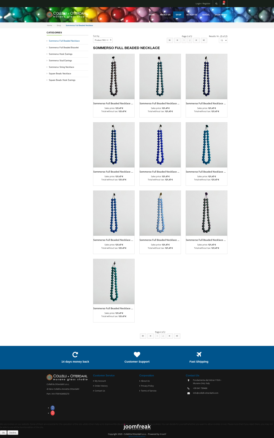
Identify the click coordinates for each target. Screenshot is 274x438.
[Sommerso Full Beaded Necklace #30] (113, 76)
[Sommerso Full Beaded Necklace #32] (206, 76)
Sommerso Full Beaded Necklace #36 (207, 171)
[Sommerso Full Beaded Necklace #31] (160, 76)
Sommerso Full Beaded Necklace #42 (207, 239)
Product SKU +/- (102, 40)
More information (137, 436)
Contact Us (100, 390)
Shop (178, 15)
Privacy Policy (147, 385)
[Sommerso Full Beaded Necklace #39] (160, 213)
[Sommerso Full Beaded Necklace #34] (113, 144)
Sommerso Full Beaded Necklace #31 (161, 103)
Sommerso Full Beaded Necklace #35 (161, 171)
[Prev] (177, 40)
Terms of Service (148, 390)
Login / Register (203, 3)
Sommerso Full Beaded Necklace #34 (114, 171)
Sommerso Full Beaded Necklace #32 (207, 103)
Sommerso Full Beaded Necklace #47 (114, 308)
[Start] (170, 40)
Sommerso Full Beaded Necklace (64, 41)
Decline (12, 432)
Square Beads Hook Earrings (62, 80)
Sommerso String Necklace (61, 67)
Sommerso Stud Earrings (60, 60)
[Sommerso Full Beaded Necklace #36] (206, 144)
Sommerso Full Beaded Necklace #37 (114, 239)
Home (152, 15)
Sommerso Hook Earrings (60, 54)
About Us (165, 15)
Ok (3, 432)
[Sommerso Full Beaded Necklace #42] (206, 213)
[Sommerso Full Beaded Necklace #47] (113, 281)
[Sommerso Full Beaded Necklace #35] (160, 144)
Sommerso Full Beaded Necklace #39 (161, 239)
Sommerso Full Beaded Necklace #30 (114, 103)
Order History (101, 385)
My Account (100, 380)
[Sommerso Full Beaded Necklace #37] (113, 213)
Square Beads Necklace (60, 73)
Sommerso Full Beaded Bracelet (64, 47)
